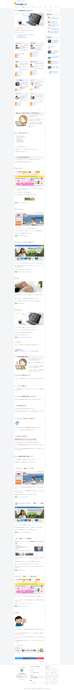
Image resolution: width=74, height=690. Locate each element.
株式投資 (18, 75)
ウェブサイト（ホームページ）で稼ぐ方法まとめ (24, 337)
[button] (58, 10)
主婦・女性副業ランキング (39, 49)
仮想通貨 (18, 54)
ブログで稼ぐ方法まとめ (21, 303)
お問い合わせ (53, 46)
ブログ (18, 73)
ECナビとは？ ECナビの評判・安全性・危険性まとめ (55, 67)
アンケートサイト (35, 73)
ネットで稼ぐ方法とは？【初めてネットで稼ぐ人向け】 (25, 34)
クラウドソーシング (35, 54)
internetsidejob (22, 673)
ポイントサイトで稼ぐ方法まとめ (22, 202)
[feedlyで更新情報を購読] (22, 679)
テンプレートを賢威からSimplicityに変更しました (55, 57)
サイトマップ (32, 668)
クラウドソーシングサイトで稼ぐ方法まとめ (24, 271)
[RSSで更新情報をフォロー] (24, 679)
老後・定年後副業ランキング (24, 69)
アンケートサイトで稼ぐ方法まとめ (22, 235)
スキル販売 (19, 105)
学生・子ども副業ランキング (39, 68)
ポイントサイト (19, 57)
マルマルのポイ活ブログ (19, 645)
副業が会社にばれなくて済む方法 (22, 37)
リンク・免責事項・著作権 (34, 672)
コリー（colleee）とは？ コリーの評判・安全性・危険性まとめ (55, 52)
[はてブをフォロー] (21, 679)
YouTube (33, 74)
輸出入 (33, 89)
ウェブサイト (19, 90)
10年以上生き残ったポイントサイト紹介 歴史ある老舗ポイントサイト (55, 62)
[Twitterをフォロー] (20, 679)
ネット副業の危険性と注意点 (21, 36)
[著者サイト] (19, 679)
